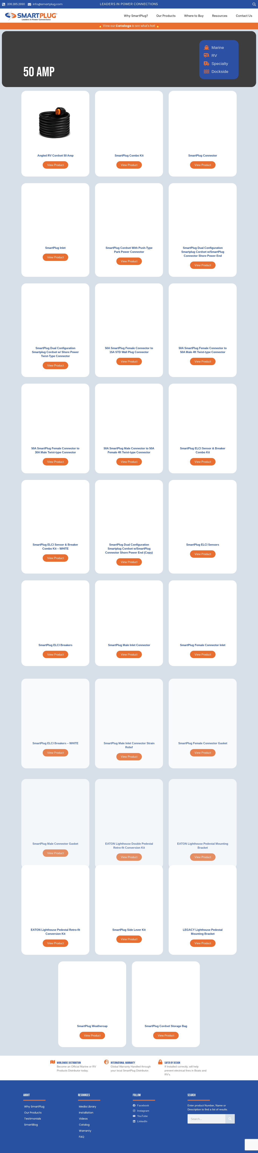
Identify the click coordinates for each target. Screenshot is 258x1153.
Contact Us (244, 16)
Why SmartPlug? (136, 16)
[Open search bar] (254, 4)
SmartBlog (31, 1125)
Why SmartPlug (34, 1106)
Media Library (87, 1106)
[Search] (230, 1119)
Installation (86, 1112)
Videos (83, 1119)
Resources (219, 16)
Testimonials (32, 1119)
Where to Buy (194, 16)
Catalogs (123, 26)
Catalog (84, 1125)
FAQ (81, 1137)
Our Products (166, 16)
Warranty (85, 1131)
